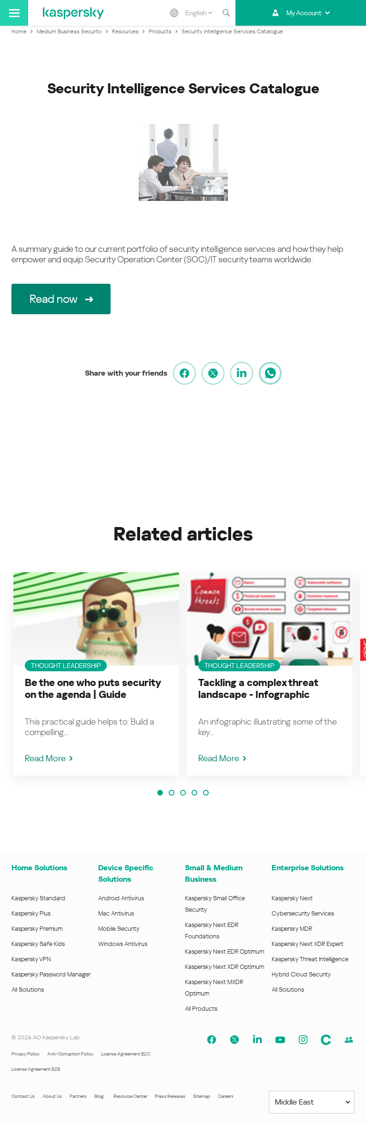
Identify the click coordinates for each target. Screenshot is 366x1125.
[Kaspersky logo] (73, 13)
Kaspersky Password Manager (51, 974)
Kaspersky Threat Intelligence (310, 959)
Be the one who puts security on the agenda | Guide (93, 688)
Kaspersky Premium (36, 928)
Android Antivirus (121, 898)
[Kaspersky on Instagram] (303, 1039)
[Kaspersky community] (326, 1039)
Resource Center (130, 1096)
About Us (52, 1096)
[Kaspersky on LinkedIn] (257, 1039)
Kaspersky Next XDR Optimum (224, 966)
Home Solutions (39, 867)
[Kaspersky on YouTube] (280, 1039)
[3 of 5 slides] (183, 792)
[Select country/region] (174, 13)
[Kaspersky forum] (349, 1039)
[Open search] (226, 13)
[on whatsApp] (270, 373)
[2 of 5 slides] (171, 792)
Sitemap (201, 1096)
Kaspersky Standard (38, 898)
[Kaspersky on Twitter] (234, 1039)
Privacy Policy (25, 1053)
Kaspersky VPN (31, 959)
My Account (303, 13)
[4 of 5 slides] (194, 792)
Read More (45, 758)
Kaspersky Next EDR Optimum (224, 951)
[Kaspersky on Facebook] (211, 1039)
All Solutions (27, 989)
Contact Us (23, 1096)
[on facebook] (184, 373)
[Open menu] (14, 13)
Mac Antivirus (116, 913)
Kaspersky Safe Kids (38, 943)
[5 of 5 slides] (206, 792)
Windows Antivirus (122, 943)
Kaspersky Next (292, 898)
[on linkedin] (241, 373)
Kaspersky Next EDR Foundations (211, 930)
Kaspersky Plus (31, 913)
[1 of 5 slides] (160, 792)
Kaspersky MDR (292, 928)
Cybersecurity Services (303, 913)
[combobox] (199, 13)
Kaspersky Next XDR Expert (308, 943)
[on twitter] (213, 373)
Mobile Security (119, 928)
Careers (226, 1096)
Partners (78, 1096)
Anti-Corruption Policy (70, 1053)
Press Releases (170, 1096)
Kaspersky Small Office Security (215, 904)
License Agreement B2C (125, 1053)
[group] (96, 674)
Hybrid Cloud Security (301, 974)
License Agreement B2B (35, 1069)
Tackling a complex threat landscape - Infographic (258, 688)
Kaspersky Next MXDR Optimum (214, 987)
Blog (99, 1096)
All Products (201, 1008)
